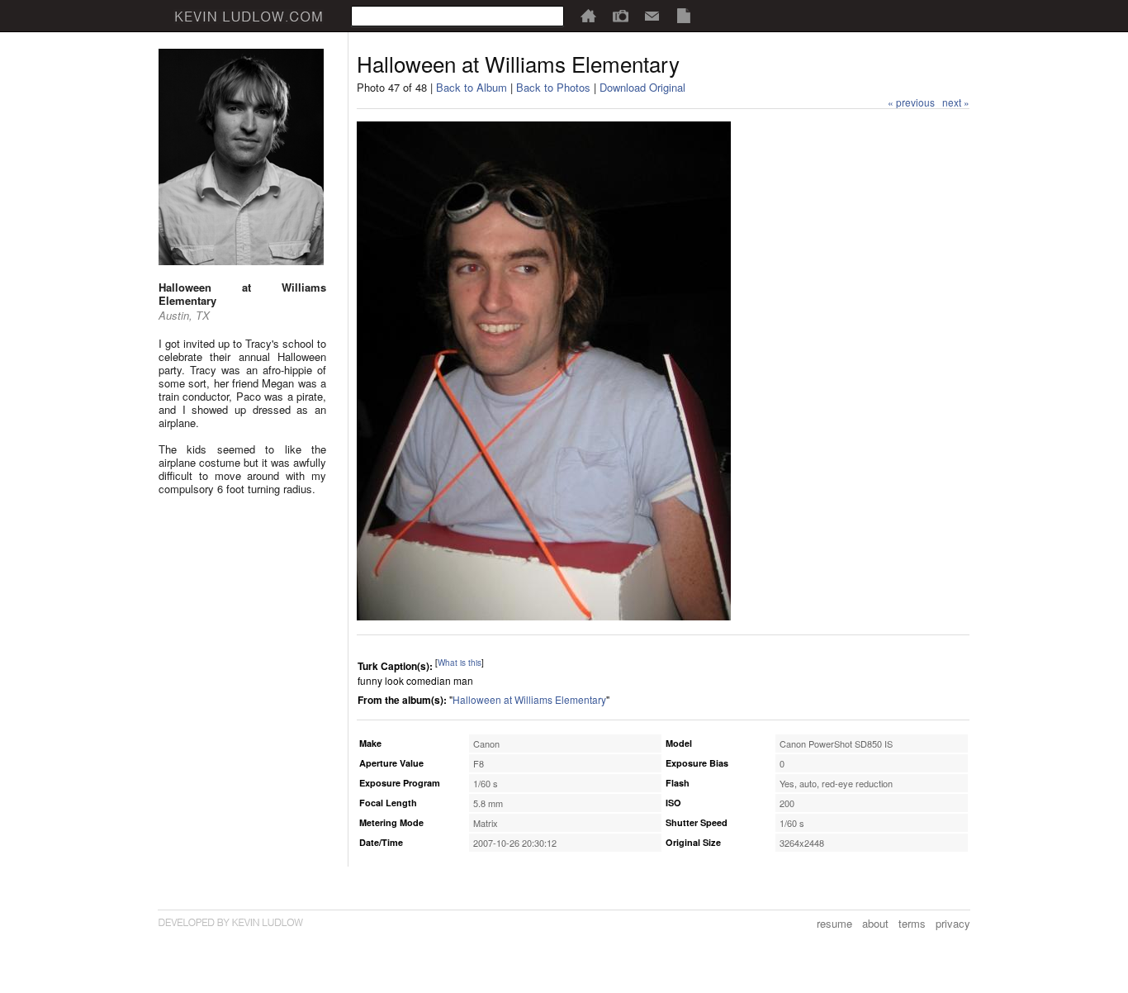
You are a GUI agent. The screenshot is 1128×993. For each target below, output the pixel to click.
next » (955, 102)
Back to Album (471, 87)
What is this (459, 662)
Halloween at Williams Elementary (529, 699)
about (875, 923)
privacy (953, 923)
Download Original (642, 87)
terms (912, 923)
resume (834, 923)
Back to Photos (553, 87)
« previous (911, 102)
